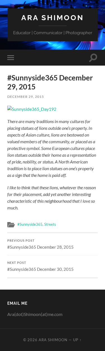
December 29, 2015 (25, 96)
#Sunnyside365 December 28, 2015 (40, 244)
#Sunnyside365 (30, 224)
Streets (50, 224)
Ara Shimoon (52, 17)
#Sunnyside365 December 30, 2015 (40, 266)
